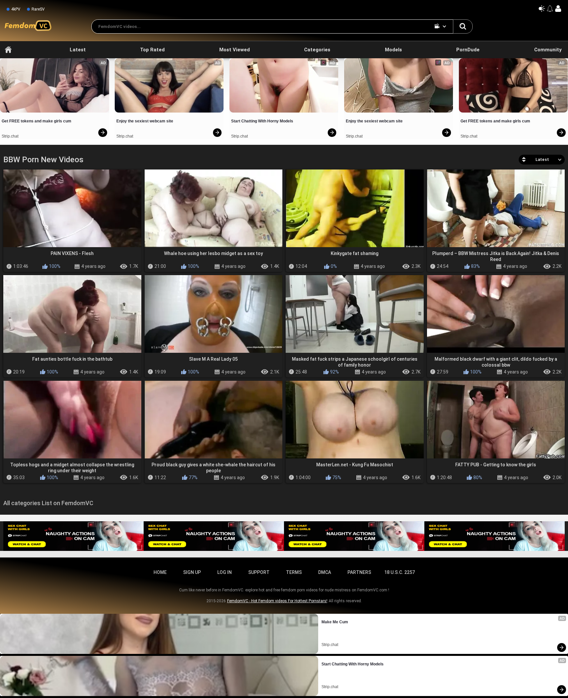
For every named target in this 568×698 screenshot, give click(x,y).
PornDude (468, 50)
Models (393, 50)
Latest (78, 50)
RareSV (38, 9)
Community (548, 50)
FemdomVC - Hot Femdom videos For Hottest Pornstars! (277, 601)
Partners (359, 572)
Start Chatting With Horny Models (262, 121)
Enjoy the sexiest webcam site (144, 121)
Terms (294, 572)
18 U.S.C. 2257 (399, 572)
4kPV (15, 9)
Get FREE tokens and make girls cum (36, 121)
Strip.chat (10, 136)
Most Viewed (234, 50)
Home (8, 49)
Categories (317, 50)
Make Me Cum (334, 622)
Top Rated (152, 50)
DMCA (324, 572)
